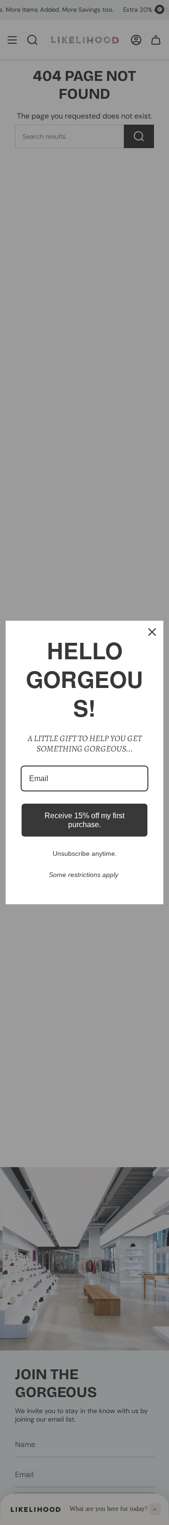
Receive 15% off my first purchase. (84, 820)
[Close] (152, 632)
